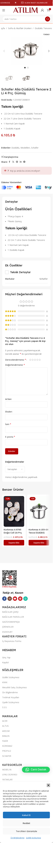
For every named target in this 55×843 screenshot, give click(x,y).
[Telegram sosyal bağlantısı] (24, 162)
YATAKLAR (7, 779)
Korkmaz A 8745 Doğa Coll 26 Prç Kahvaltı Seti (13, 532)
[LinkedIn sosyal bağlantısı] (20, 162)
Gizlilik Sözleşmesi (33, 838)
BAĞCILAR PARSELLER (13, 616)
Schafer (35, 147)
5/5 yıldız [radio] (39, 360)
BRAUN (5, 736)
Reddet (26, 823)
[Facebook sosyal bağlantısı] (9, 162)
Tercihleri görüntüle (26, 831)
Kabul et (26, 815)
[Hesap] (42, 10)
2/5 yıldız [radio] (32, 360)
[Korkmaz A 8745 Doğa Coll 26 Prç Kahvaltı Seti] (14, 511)
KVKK (4, 682)
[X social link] (13, 162)
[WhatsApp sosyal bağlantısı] (25, 598)
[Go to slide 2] (28, 67)
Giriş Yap (6, 657)
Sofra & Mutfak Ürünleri (20, 28)
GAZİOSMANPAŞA (11, 621)
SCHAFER (6, 756)
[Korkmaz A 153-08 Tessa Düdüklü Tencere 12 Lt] (39, 511)
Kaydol (5, 662)
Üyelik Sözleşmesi (10, 702)
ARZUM (6, 731)
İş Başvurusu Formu (11, 641)
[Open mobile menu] (4, 10)
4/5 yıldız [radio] (37, 360)
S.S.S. (4, 707)
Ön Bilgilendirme (17, 838)
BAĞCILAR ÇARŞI (10, 611)
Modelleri (25, 147)
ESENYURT (7, 631)
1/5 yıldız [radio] (30, 360)
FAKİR (5, 741)
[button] (48, 785)
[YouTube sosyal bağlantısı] (15, 598)
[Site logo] (25, 9)
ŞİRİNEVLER (7, 626)
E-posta (10, 436)
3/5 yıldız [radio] (35, 360)
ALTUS (5, 725)
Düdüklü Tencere (43, 28)
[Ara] (47, 19)
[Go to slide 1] (25, 67)
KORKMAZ (7, 745)
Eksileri (8, 411)
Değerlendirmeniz (15, 364)
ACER (4, 721)
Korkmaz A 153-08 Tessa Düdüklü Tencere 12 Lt (38, 532)
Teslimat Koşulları (10, 697)
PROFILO (6, 750)
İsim (8, 424)
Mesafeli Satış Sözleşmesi (14, 687)
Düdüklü (15, 147)
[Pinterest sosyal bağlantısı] (17, 162)
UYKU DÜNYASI (9, 774)
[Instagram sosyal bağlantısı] (9, 598)
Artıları (8, 399)
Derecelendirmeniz (15, 360)
